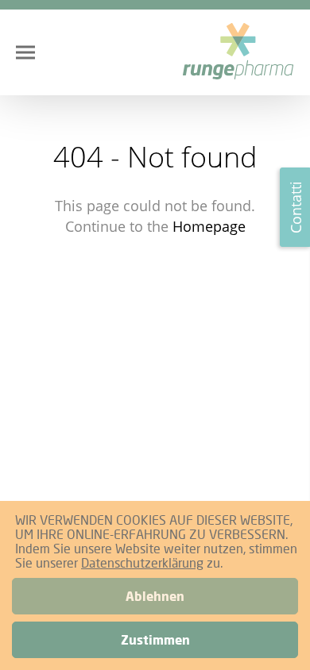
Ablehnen (155, 596)
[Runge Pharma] (238, 52)
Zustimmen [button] (155, 640)
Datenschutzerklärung (142, 562)
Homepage (209, 226)
